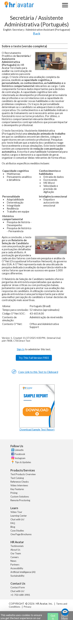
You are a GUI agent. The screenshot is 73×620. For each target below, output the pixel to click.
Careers (14, 557)
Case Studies (17, 530)
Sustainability (17, 575)
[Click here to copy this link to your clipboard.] (14, 373)
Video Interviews (19, 485)
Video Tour (16, 512)
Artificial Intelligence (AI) (22, 572)
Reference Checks (19, 481)
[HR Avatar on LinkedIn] (12, 450)
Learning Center (18, 515)
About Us (15, 549)
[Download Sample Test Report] (37, 426)
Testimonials (17, 546)
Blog (12, 526)
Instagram (20, 458)
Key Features (17, 489)
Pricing (13, 492)
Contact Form (17, 587)
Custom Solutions (19, 496)
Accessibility (16, 568)
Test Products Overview (23, 474)
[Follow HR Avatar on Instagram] (12, 458)
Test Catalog (17, 478)
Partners (14, 564)
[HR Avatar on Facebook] (12, 454)
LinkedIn (19, 450)
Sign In (20, 349)
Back (36, 34)
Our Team (15, 553)
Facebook (20, 454)
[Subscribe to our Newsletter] (12, 462)
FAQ (12, 523)
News (13, 560)
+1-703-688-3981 (20, 594)
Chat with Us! (17, 519)
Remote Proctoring (20, 500)
